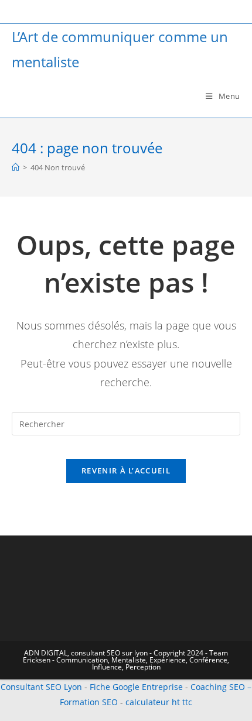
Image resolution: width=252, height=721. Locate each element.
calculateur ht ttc (158, 702)
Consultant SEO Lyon (41, 686)
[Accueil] (15, 167)
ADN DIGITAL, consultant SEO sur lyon (86, 653)
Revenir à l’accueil (126, 470)
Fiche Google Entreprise (136, 686)
